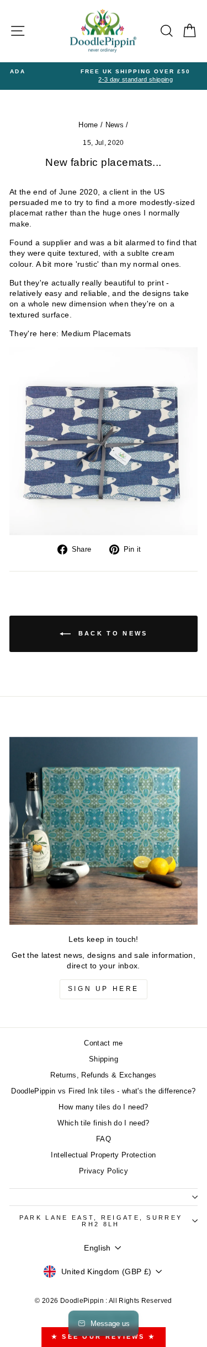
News (114, 125)
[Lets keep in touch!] (103, 831)
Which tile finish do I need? (103, 1123)
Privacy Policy (103, 1171)
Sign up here (103, 989)
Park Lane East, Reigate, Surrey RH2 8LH (101, 1221)
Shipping (103, 1059)
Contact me (103, 1043)
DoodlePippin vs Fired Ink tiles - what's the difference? (103, 1091)
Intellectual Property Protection (103, 1155)
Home (88, 125)
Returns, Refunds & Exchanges (103, 1075)
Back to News (111, 633)
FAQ (103, 1139)
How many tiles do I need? (103, 1107)
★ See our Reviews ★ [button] (103, 1336)
